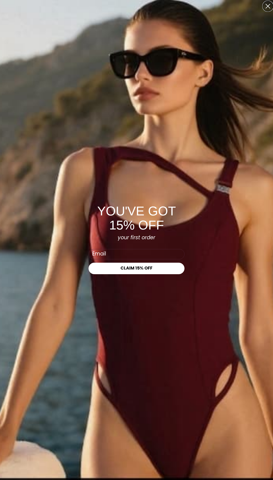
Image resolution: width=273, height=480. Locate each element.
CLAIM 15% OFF (136, 268)
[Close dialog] (268, 6)
